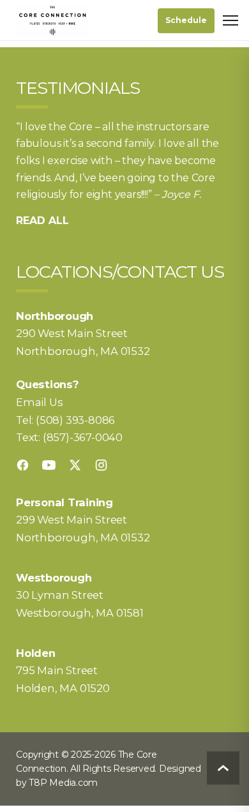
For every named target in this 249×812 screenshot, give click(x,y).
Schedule (186, 20)
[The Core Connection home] (52, 20)
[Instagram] (101, 465)
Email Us (39, 402)
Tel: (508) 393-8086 (65, 420)
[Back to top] (223, 768)
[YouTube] (49, 465)
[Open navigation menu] (230, 20)
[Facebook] (22, 465)
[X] (75, 465)
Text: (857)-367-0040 (69, 437)
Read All (42, 220)
